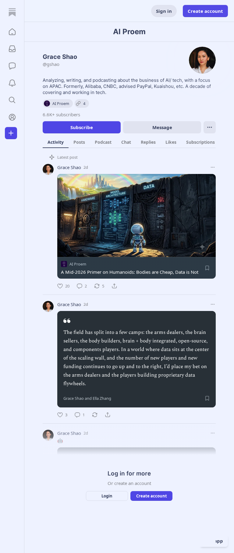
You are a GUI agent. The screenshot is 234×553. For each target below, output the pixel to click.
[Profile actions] (210, 127)
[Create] (11, 133)
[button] (12, 31)
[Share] (114, 286)
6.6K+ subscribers (61, 114)
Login (106, 496)
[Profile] (12, 117)
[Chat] (12, 66)
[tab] (56, 142)
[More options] (213, 167)
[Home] (12, 12)
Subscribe (81, 127)
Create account (205, 11)
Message (162, 127)
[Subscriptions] (12, 49)
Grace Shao (69, 167)
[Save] (207, 268)
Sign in (164, 11)
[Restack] (95, 415)
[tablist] (136, 142)
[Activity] (12, 83)
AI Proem (77, 264)
